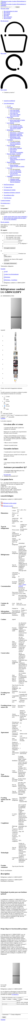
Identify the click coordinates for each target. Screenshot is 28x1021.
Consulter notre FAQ (12, 98)
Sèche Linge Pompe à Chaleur (17, 120)
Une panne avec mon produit (13, 238)
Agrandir (3, 330)
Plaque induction (14, 165)
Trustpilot (3, 268)
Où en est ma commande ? (10, 219)
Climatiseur (9, 176)
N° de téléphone (22, 243)
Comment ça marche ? (12, 94)
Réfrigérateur (10, 130)
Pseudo (19, 1000)
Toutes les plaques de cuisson (17, 166)
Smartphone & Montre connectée (12, 192)
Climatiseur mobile (14, 179)
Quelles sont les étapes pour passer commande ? (15, 216)
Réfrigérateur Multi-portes (16, 135)
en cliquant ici (15, 994)
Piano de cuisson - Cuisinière (14, 153)
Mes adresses (7, 12)
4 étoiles (20, 999)
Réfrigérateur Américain (16, 134)
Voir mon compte (5, 8)
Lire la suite (3, 985)
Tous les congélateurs (15, 144)
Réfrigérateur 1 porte (15, 137)
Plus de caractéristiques (6, 870)
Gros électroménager (9, 103)
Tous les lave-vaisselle (15, 128)
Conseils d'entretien (5, 200)
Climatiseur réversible (15, 180)
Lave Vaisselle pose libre (16, 125)
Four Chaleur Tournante (16, 148)
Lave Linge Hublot (14, 110)
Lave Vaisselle (10, 123)
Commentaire (5, 1014)
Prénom (20, 240)
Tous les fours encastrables (16, 152)
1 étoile (3, 999)
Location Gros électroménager (11, 274)
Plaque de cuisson (11, 162)
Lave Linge (10, 107)
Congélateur (10, 139)
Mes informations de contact (11, 11)
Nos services (10, 95)
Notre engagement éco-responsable (15, 96)
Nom (20, 242)
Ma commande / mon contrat (13, 237)
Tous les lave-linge (14, 116)
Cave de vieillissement (15, 170)
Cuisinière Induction (15, 156)
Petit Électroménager (9, 184)
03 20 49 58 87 (11, 226)
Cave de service (14, 173)
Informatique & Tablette (9, 190)
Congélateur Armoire (15, 142)
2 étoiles (9, 999)
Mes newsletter (7, 18)
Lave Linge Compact (15, 114)
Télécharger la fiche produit (9, 503)
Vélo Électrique (7, 198)
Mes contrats (7, 14)
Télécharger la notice (8, 506)
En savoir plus (7, 474)
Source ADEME (22, 585)
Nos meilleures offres (9, 195)
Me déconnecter (4, 21)
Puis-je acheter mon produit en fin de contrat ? (15, 218)
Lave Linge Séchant (15, 111)
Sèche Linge (10, 117)
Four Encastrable (11, 145)
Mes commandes (8, 16)
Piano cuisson (13, 158)
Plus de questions (5, 222)
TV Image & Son (8, 187)
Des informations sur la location (14, 235)
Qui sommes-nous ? (5, 203)
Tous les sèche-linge (15, 121)
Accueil (9, 106)
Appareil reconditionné (9, 100)
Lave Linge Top (14, 113)
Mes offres (6, 15)
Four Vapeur (13, 151)
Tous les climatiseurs (15, 182)
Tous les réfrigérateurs (15, 138)
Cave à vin (9, 168)
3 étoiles (15, 999)
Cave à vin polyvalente (15, 172)
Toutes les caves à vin (15, 175)
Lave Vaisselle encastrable (16, 127)
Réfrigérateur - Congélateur (16, 132)
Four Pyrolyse (13, 149)
